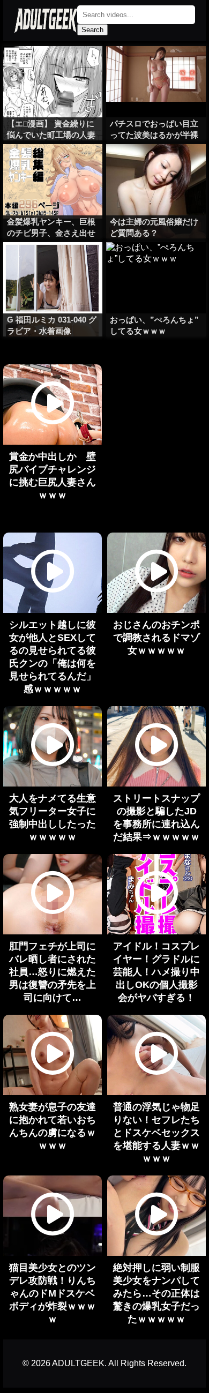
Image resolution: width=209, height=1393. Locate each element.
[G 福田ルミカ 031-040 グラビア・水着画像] (53, 263)
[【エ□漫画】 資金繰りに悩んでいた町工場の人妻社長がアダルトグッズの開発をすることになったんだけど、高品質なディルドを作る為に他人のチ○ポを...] (53, 67)
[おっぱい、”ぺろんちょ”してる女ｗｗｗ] (156, 263)
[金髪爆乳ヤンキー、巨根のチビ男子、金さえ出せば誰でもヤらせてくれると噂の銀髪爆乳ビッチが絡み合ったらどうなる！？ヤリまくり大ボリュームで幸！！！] (53, 165)
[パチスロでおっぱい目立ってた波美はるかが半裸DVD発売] (156, 67)
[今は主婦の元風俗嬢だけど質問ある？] (156, 165)
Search (92, 30)
